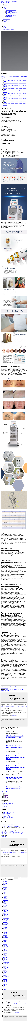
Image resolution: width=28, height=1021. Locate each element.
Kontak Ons (6, 21)
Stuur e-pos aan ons (5, 137)
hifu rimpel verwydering (11, 12)
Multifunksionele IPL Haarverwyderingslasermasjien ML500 (15, 767)
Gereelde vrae (6, 19)
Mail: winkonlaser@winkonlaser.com (11, 826)
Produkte (5, 8)
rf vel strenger (9, 16)
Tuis (4, 7)
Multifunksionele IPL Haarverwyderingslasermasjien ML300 (15, 757)
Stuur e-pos (3, 836)
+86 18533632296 (5, 2)
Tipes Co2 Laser (12, 832)
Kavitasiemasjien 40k (17, 833)
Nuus (4, 17)
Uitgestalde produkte (8, 803)
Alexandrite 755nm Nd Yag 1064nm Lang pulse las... (14, 777)
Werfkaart (11, 831)
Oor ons (5, 20)
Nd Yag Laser (19, 832)
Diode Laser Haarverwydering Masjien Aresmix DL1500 (15, 736)
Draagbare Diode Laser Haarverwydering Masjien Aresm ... (14, 747)
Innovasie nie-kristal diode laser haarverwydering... (14, 787)
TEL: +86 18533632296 (9, 825)
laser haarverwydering (11, 10)
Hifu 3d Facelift (4, 832)
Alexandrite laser (8, 833)
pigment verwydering (11, 15)
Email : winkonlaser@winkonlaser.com (9, 1)
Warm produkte (4, 831)
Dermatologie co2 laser (11, 13)
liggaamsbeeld (9, 11)
